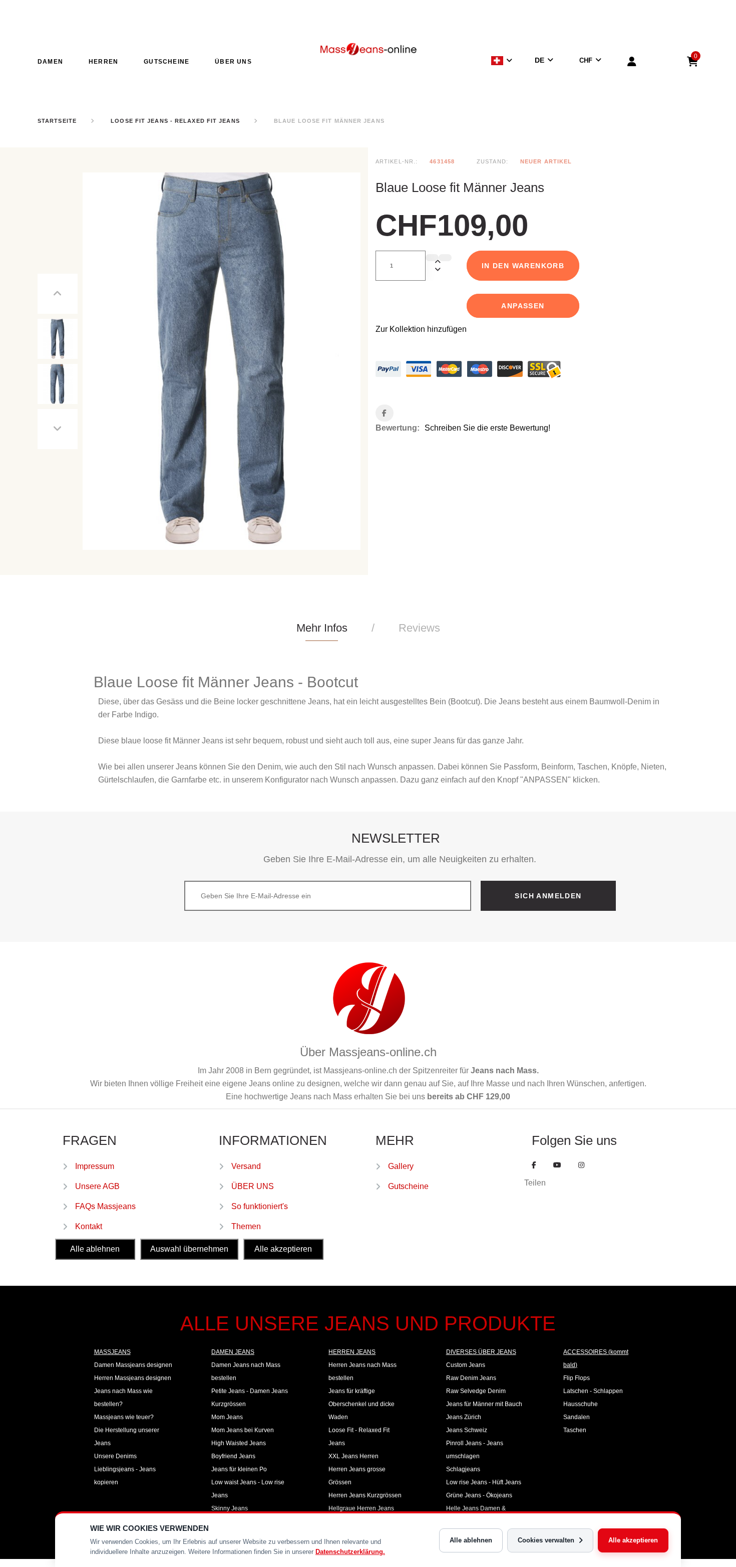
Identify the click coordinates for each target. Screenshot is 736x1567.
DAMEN (50, 61)
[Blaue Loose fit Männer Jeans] (58, 339)
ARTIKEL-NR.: (397, 161)
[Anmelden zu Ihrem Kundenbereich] (632, 63)
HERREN (103, 61)
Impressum (94, 1166)
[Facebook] (534, 1164)
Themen (246, 1226)
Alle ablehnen (471, 1540)
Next (58, 429)
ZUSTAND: (492, 161)
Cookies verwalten (546, 1540)
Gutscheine (408, 1186)
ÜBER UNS (233, 61)
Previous (58, 294)
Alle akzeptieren (633, 1540)
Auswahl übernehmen (189, 1249)
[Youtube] (557, 1164)
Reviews (419, 628)
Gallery (401, 1166)
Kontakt (88, 1226)
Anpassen (522, 306)
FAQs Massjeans (105, 1206)
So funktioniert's (259, 1206)
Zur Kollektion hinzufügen (421, 329)
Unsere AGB (97, 1186)
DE (539, 60)
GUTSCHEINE (166, 61)
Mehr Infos (321, 628)
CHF (585, 60)
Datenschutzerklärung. (350, 1551)
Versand (246, 1166)
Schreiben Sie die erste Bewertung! (487, 428)
